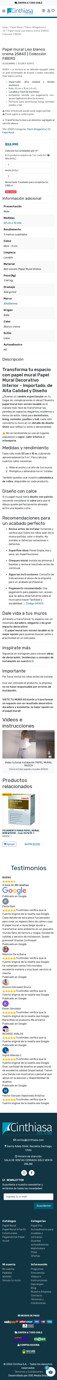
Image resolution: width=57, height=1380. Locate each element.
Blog (33, 1287)
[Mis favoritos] (53, 10)
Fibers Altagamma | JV (38, 129)
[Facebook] (31, 1173)
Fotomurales (9, 1233)
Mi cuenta (8, 1269)
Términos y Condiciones (28, 1371)
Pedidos (7, 1272)
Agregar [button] (10, 844)
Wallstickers (38, 1248)
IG (33, 661)
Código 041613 (34, 603)
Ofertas (35, 1255)
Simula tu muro (11, 1280)
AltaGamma (10, 303)
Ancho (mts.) (11, 170)
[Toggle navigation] (3, 11)
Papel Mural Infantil (13, 1229)
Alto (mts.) (10, 158)
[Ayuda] (43, 10)
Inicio (5, 27)
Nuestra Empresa (41, 1291)
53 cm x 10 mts (12, 222)
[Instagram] (24, 1173)
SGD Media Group (38, 1375)
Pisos (34, 1252)
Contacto (36, 1295)
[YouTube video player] (28, 744)
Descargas (37, 1284)
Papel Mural (16, 27)
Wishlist (7, 1276)
